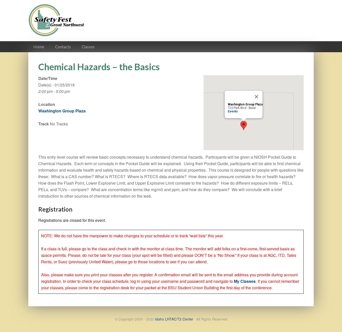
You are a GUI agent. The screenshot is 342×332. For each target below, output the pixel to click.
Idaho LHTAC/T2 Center (174, 319)
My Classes (245, 281)
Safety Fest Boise (58, 24)
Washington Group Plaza (62, 111)
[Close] (257, 97)
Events (233, 111)
